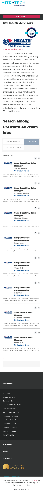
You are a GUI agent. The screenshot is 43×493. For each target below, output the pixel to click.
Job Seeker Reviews (10, 416)
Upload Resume (9, 397)
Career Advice (8, 401)
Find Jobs (6, 393)
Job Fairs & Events (10, 420)
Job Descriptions (9, 408)
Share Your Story (9, 435)
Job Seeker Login (9, 423)
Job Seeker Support (10, 427)
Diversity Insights (9, 431)
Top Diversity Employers (12, 405)
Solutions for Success (11, 412)
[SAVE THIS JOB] (39, 158)
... (3, 358)
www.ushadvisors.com (13, 49)
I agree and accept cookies (21, 489)
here (35, 480)
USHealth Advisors (21, 171)
